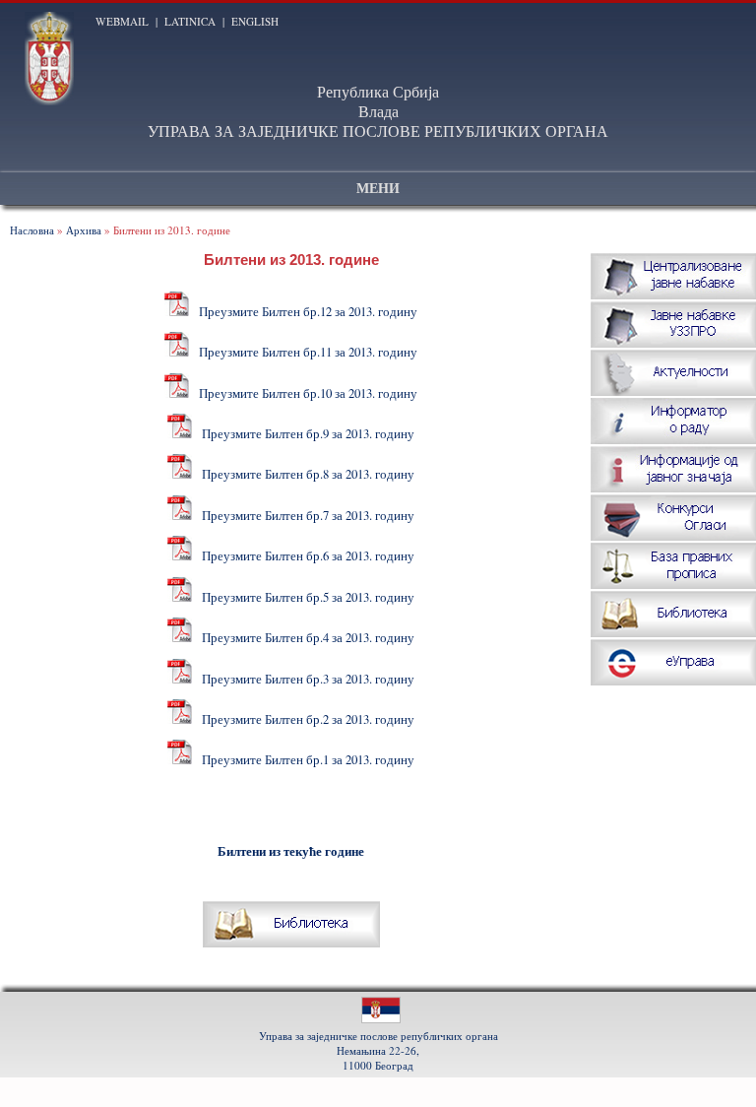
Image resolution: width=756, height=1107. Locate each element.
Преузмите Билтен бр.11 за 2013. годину (306, 351)
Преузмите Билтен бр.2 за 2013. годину (306, 719)
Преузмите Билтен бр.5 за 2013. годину (306, 597)
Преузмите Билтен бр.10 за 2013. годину (306, 393)
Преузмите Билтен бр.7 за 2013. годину (306, 515)
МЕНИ (378, 188)
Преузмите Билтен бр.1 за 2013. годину (306, 759)
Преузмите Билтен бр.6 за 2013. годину (306, 555)
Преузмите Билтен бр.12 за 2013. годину (306, 311)
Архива (83, 230)
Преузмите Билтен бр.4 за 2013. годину (306, 637)
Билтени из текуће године (291, 851)
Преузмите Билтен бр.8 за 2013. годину (306, 474)
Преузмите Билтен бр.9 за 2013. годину (306, 433)
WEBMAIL (122, 21)
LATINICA (190, 21)
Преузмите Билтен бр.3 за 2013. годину (306, 678)
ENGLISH (255, 21)
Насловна (32, 230)
